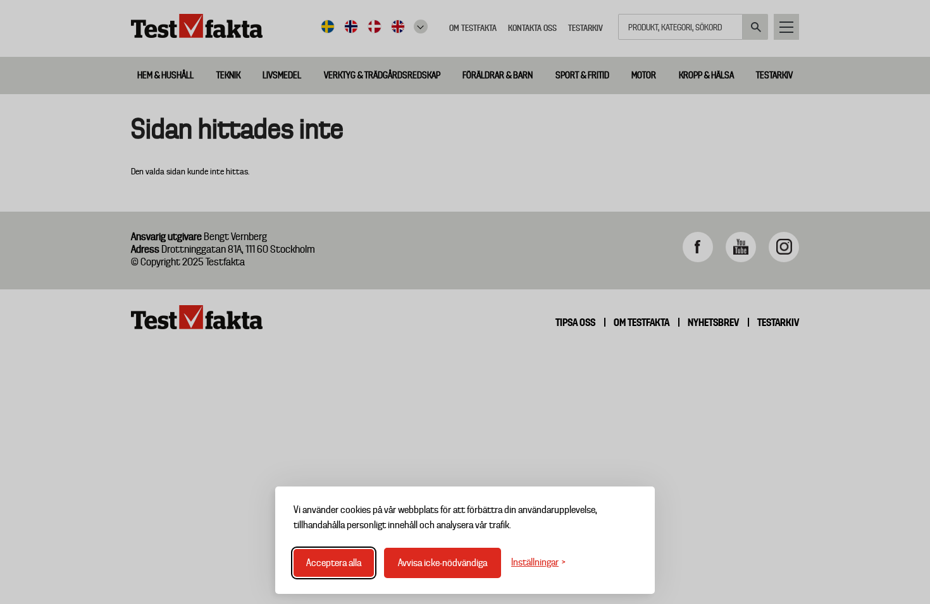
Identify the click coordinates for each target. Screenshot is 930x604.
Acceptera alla (333, 563)
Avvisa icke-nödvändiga (442, 563)
